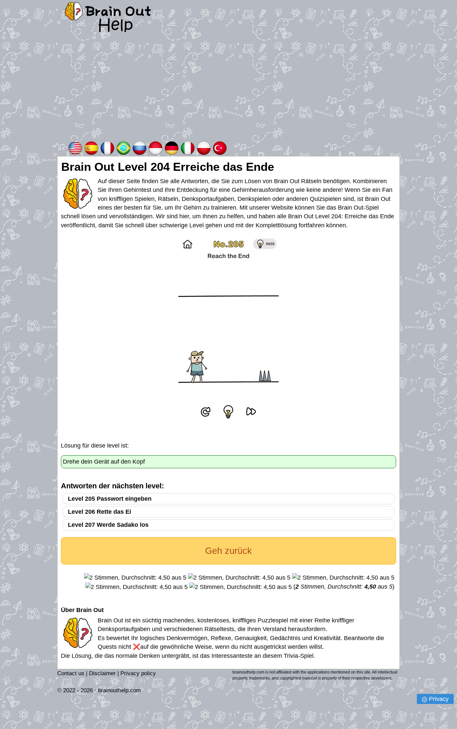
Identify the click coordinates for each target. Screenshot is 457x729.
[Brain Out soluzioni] (188, 147)
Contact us (70, 673)
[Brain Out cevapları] (220, 147)
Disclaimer (102, 673)
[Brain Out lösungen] (172, 147)
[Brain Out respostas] (123, 147)
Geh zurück (228, 551)
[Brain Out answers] (75, 147)
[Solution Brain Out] (107, 147)
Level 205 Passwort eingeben (110, 498)
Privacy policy (138, 673)
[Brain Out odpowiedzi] (204, 147)
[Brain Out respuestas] (91, 147)
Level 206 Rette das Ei (99, 511)
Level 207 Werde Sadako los (108, 524)
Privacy (439, 699)
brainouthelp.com (119, 690)
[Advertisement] (228, 90)
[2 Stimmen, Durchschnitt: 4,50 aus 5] (135, 577)
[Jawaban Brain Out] (156, 147)
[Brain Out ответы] (139, 147)
